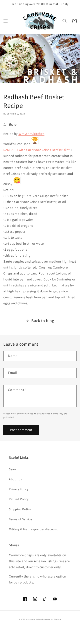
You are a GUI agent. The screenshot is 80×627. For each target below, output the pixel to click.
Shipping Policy (20, 509)
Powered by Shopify (51, 619)
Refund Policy (19, 499)
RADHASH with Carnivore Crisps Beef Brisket (36, 150)
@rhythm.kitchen (31, 133)
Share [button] (12, 124)
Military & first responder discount (33, 529)
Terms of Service (20, 519)
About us (15, 479)
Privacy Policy (18, 489)
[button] (5, 21)
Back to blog (42, 320)
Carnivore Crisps (34, 619)
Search (14, 469)
